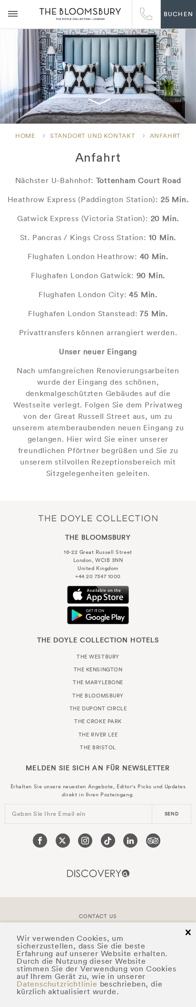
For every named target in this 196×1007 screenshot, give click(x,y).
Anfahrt (165, 136)
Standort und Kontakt (93, 136)
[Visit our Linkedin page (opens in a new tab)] (130, 840)
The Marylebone (98, 682)
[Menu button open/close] (12, 14)
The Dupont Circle (98, 708)
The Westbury (98, 656)
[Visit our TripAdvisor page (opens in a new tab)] (153, 840)
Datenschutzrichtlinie (57, 983)
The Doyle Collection (98, 518)
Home (25, 136)
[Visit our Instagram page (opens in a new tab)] (85, 840)
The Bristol (98, 747)
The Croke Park (98, 721)
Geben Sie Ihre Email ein (48, 814)
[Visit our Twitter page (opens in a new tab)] (63, 840)
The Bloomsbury (80, 14)
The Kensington (98, 669)
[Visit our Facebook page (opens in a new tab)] (40, 840)
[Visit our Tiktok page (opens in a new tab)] (108, 840)
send (172, 813)
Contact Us (98, 916)
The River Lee (98, 734)
